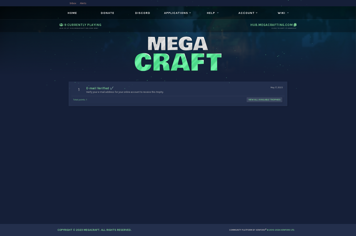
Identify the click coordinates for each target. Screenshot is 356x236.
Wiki (281, 13)
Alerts (83, 3)
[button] (178, 13)
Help (211, 13)
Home (72, 13)
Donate (107, 13)
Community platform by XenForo (262, 230)
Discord (142, 13)
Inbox (73, 3)
